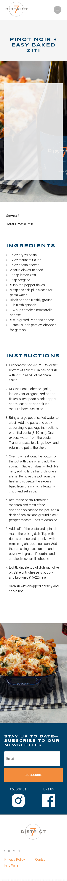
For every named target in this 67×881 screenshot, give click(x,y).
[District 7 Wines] (17, 15)
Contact (40, 859)
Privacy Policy (14, 859)
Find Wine (11, 865)
